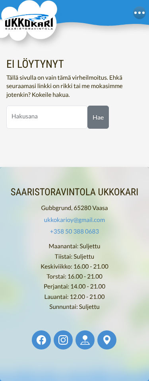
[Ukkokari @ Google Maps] (106, 340)
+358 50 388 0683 (74, 231)
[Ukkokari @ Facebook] (41, 340)
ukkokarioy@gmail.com (74, 220)
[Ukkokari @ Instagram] (63, 340)
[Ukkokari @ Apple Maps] (85, 340)
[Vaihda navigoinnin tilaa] (139, 12)
